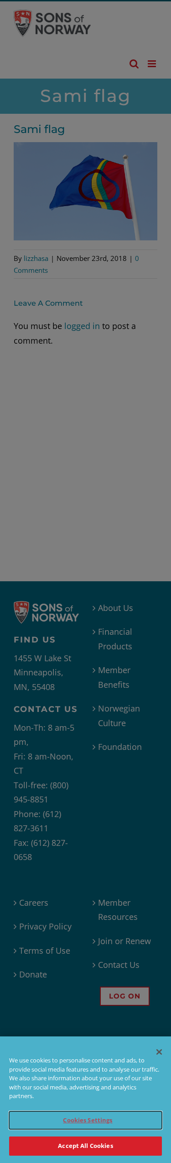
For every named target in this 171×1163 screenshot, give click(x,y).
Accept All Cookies (85, 1146)
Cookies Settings (87, 1120)
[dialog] (85, 1099)
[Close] (159, 1052)
